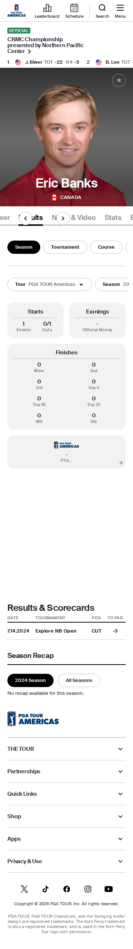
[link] (17, 11)
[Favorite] (119, 80)
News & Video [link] (74, 218)
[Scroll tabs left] (25, 218)
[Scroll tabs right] (63, 218)
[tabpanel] (66, 467)
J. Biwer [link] (33, 62)
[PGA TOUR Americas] (33, 718)
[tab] (74, 219)
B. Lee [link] (113, 62)
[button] (49, 284)
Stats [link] (113, 218)
